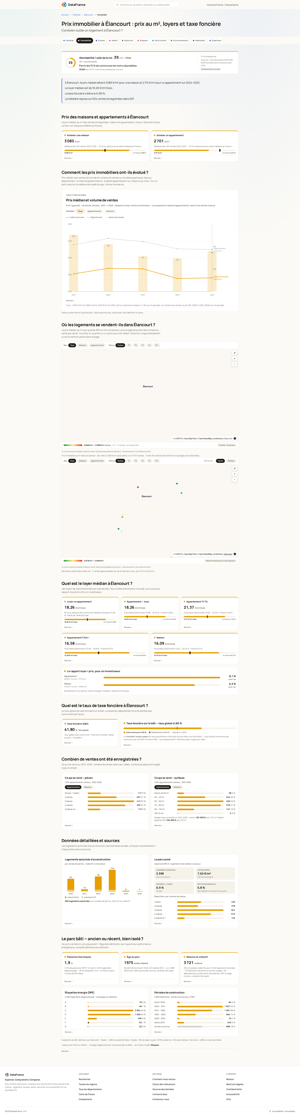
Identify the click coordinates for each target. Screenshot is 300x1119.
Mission (230, 1079)
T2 (136, 345)
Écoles (101, 40)
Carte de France (87, 1094)
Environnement (180, 40)
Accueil (65, 14)
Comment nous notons (163, 1079)
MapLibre (228, 438)
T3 (142, 345)
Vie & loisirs (160, 40)
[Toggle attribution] (235, 438)
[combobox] (148, 5)
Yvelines (76, 14)
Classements (231, 4)
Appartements (94, 211)
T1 (129, 345)
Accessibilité (233, 1094)
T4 (149, 345)
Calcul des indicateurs (163, 1084)
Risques (144, 40)
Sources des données (163, 1089)
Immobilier (85, 40)
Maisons (110, 211)
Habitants (200, 40)
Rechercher (84, 1079)
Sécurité (128, 40)
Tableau (231, 460)
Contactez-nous (160, 1099)
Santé (115, 40)
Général (70, 40)
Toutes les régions (88, 1084)
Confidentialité (234, 1089)
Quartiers (216, 40)
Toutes (120, 345)
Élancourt (88, 14)
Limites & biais (159, 1094)
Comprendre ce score (210, 69)
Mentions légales (234, 1084)
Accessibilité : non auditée (283, 1111)
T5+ (156, 345)
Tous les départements (90, 1089)
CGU (228, 1099)
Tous (80, 211)
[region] (150, 395)
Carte (220, 460)
